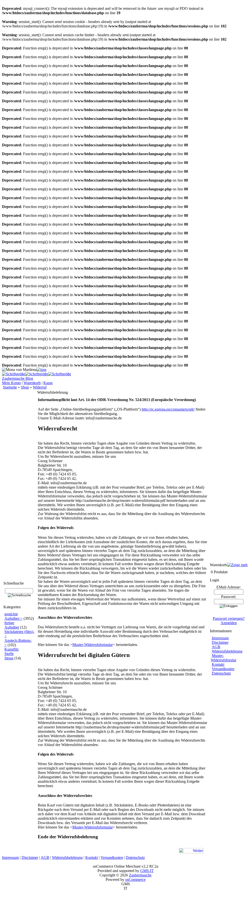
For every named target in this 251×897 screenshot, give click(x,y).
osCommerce (135, 879)
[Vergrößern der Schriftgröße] (13, 374)
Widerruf (40, 387)
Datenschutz (221, 673)
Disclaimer (220, 642)
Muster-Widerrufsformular (92, 645)
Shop (25, 387)
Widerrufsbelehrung (227, 651)
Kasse (48, 383)
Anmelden (229, 623)
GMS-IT (147, 871)
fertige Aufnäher (11, 625)
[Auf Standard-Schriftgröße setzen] (36, 374)
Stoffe (9, 654)
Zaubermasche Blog (17, 378)
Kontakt (218, 664)
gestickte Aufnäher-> (13, 616)
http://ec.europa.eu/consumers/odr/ (168, 409)
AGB (216, 647)
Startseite (10, 387)
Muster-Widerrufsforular (223, 658)
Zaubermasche (140, 875)
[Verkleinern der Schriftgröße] (59, 374)
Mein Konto (11, 383)
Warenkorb (32, 383)
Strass (8, 658)
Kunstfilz (11, 649)
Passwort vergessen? (229, 618)
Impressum (220, 638)
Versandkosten (223, 669)
